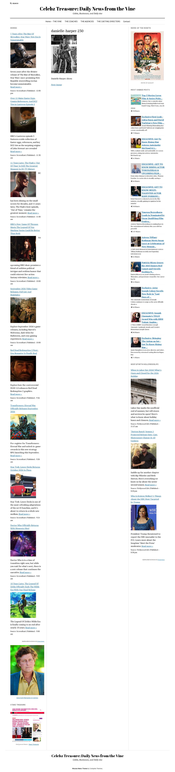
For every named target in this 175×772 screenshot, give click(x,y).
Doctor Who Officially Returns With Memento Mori (24, 527)
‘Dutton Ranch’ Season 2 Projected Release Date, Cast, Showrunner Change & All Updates (144, 436)
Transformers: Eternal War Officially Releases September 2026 (24, 408)
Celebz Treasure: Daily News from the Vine (87, 8)
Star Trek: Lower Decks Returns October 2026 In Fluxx (25, 468)
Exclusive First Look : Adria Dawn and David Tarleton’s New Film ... (153, 119)
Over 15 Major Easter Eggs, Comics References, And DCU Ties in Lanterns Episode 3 (23, 101)
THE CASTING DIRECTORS (108, 21)
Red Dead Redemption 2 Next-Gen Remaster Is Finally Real (24, 352)
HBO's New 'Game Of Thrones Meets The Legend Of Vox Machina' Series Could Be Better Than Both (25, 229)
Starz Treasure (34, 744)
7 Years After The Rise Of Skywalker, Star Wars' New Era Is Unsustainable (25, 36)
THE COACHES (71, 21)
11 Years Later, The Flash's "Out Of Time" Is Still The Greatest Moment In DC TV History (25, 165)
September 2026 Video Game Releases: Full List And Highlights (23, 291)
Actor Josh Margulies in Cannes (27, 698)
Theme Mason (40, 641)
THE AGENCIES (87, 21)
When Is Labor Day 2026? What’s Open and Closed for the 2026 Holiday (146, 373)
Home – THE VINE (53, 21)
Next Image (56, 84)
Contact (126, 21)
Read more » (16, 87)
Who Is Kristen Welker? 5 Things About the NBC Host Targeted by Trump (146, 499)
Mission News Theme (79, 768)
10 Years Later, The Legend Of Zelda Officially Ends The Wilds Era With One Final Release (24, 586)
